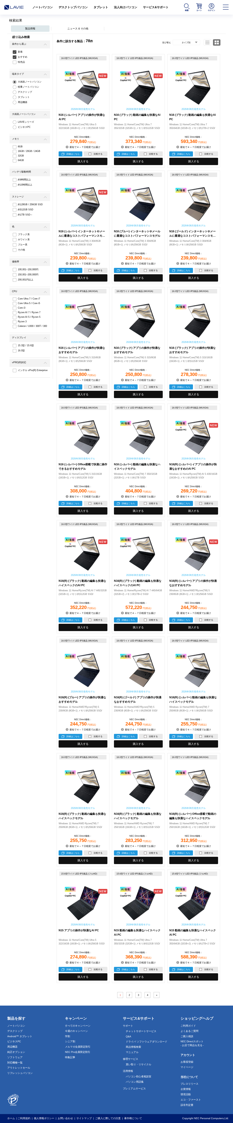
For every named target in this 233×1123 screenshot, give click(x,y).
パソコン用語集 (135, 1081)
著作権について (133, 1118)
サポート (128, 1025)
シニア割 (70, 1041)
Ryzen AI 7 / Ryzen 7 (29, 312)
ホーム (11, 1118)
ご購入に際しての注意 (108, 1118)
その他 (21, 249)
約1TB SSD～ (25, 214)
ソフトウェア (15, 1057)
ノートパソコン (42, 7)
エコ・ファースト (191, 1099)
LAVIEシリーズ (26, 122)
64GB (21, 160)
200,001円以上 (25, 279)
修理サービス (130, 1058)
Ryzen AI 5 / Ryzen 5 (29, 317)
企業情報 (186, 1089)
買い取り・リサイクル (138, 1064)
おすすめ (22, 57)
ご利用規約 (24, 1118)
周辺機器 (22, 102)
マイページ (187, 1067)
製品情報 (30, 28)
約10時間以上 (25, 184)
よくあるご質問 (189, 1031)
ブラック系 (24, 234)
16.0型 (21, 350)
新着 (20, 51)
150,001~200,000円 (28, 274)
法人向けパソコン (125, 7)
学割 (67, 1036)
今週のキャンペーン (76, 1031)
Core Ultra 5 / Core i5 (29, 303)
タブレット (101, 7)
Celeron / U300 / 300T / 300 (32, 326)
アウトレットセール (18, 1067)
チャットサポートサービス (141, 1031)
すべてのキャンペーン (77, 1025)
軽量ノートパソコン (28, 86)
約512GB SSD (25, 209)
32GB (21, 155)
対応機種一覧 (15, 1062)
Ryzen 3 (22, 321)
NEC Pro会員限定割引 (77, 1052)
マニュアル (132, 1052)
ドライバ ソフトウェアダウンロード (146, 1041)
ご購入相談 (187, 1036)
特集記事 (70, 1057)
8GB (20, 146)
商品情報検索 (133, 1046)
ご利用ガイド (188, 1025)
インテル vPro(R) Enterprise (33, 370)
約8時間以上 (24, 179)
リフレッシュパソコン (20, 1073)
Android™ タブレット (19, 1036)
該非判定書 (187, 1104)
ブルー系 (22, 244)
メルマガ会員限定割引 (77, 1046)
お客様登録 (187, 1061)
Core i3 (21, 307)
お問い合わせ (65, 1118)
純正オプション (16, 1052)
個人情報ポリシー (44, 1118)
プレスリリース (189, 1083)
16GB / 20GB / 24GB (29, 151)
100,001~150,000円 (28, 269)
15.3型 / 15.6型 (26, 345)
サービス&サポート (156, 7)
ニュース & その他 (77, 28)
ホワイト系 (24, 239)
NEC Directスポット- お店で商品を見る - (192, 1043)
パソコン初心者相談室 (138, 1076)
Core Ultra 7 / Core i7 (29, 298)
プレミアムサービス (134, 1088)
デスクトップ (25, 92)
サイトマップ (84, 1118)
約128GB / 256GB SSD (30, 204)
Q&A (128, 1036)
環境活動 (186, 1094)
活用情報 (128, 1070)
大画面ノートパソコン (30, 81)
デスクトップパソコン (73, 7)
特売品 (21, 62)
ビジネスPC (24, 127)
